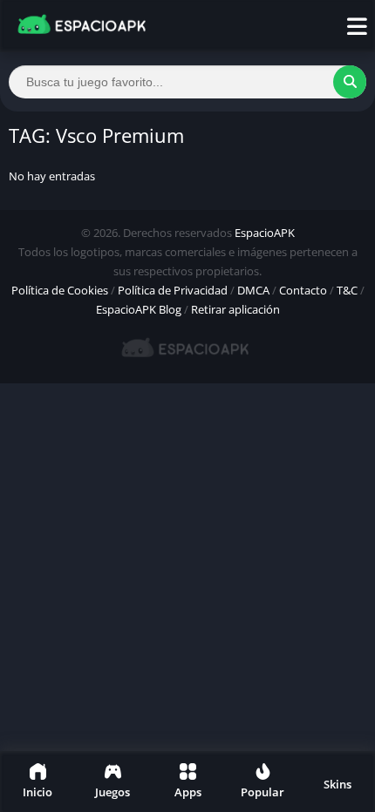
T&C (347, 290)
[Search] (349, 81)
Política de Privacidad (173, 290)
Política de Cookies (59, 290)
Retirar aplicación (235, 309)
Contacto (303, 290)
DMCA (253, 290)
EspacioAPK (265, 232)
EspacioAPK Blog (138, 309)
